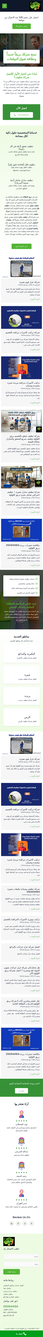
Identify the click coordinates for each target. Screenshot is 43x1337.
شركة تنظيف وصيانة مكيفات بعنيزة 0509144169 (23, 890)
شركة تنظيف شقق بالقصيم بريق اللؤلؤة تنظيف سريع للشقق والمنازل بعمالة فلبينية (23, 438)
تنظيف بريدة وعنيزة (10, 1291)
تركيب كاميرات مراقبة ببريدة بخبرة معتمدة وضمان (23, 384)
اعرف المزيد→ (34, 299)
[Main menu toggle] (4, 6)
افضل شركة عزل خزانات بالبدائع (25, 946)
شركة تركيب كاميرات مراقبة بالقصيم (23, 332)
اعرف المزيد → (34, 776)
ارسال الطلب (11, 1272)
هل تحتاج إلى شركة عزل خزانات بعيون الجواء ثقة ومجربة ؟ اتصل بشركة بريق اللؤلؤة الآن (22, 970)
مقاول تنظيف (8, 1294)
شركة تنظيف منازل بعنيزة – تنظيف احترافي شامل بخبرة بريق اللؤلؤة (23, 493)
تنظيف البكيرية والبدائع (11, 1297)
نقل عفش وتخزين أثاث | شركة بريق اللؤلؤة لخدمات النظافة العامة (23, 1002)
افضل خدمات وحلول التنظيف (13, 1285)
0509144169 (10, 1306)
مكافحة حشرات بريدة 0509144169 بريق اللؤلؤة (23, 547)
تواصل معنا (7, 1288)
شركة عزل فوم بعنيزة (30, 282)
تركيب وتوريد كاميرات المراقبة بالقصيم (22, 919)
